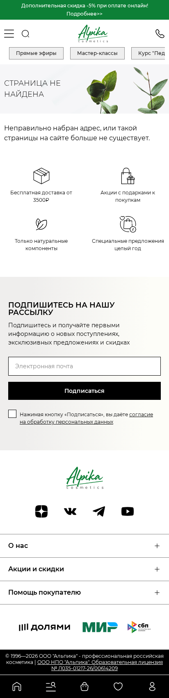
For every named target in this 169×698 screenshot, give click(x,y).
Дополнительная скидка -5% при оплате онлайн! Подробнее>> (84, 9)
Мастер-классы (97, 53)
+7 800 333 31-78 (160, 34)
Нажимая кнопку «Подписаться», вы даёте (86, 418)
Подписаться (84, 391)
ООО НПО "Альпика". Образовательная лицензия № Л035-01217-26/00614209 (100, 665)
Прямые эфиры (36, 53)
